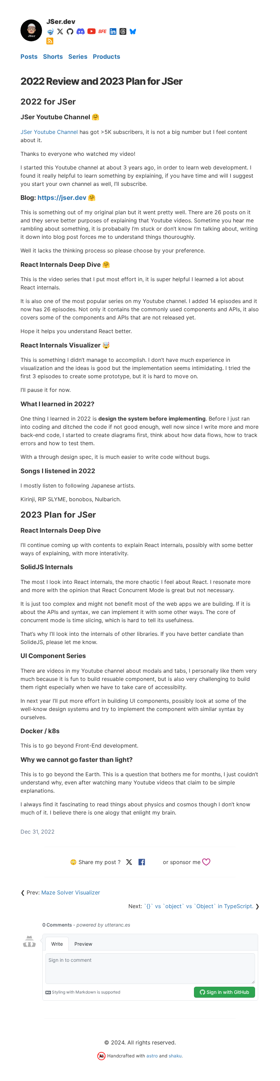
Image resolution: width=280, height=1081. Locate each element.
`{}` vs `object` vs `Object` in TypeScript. (198, 906)
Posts (29, 56)
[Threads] (123, 31)
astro (152, 1055)
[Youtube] (91, 31)
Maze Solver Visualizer (70, 892)
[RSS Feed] (49, 41)
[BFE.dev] (102, 31)
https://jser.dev (62, 198)
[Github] (70, 31)
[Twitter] (60, 31)
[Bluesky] (133, 31)
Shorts (53, 56)
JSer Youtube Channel (49, 131)
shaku (175, 1055)
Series (77, 56)
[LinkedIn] (113, 31)
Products (106, 56)
